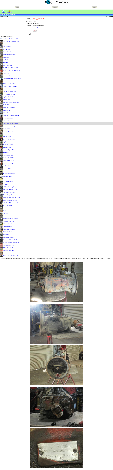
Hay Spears (5, 142)
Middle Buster (6, 60)
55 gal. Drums (6, 128)
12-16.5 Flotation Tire (8, 81)
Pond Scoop (6, 73)
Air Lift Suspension (7, 205)
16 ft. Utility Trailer (7, 181)
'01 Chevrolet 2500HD (8, 157)
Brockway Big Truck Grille (9, 54)
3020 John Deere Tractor (9, 224)
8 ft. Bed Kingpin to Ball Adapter (11, 44)
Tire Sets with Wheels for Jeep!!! (10, 218)
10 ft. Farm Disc (7, 75)
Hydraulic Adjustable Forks (9, 149)
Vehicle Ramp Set (7, 226)
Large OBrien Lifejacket (9, 229)
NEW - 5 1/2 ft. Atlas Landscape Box (12, 70)
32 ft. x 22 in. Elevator (8, 52)
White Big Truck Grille (8, 245)
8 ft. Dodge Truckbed (8, 176)
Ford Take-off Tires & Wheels (10, 239)
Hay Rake (5, 184)
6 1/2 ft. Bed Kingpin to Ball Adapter (12, 38)
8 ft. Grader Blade (7, 147)
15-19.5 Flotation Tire (8, 131)
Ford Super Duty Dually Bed (10, 189)
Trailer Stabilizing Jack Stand (10, 200)
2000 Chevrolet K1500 (8, 160)
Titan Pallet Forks (7, 171)
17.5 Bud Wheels (7, 168)
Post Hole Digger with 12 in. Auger (11, 197)
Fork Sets (5, 213)
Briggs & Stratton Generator (9, 120)
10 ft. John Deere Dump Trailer (10, 208)
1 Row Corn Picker (7, 65)
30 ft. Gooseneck (7, 49)
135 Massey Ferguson (8, 237)
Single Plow (6, 57)
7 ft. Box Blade (6, 99)
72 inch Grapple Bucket (8, 194)
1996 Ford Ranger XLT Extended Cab (12, 78)
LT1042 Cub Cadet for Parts (9, 216)
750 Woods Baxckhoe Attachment (11, 115)
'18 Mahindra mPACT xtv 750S (10, 67)
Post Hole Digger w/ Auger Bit (10, 86)
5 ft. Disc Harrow (7, 89)
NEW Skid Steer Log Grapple (10, 187)
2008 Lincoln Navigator (9, 83)
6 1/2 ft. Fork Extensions (9, 139)
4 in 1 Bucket (6, 152)
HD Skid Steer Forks (8, 155)
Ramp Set (5, 62)
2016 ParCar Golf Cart (8, 232)
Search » (95, 7)
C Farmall (5, 112)
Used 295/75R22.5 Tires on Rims (11, 102)
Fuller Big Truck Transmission (10, 123)
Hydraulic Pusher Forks (8, 221)
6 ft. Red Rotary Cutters (8, 250)
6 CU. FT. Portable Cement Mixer (11, 242)
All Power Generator (8, 118)
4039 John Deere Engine (9, 173)
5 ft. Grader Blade (7, 136)
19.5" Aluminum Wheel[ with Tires (11, 126)
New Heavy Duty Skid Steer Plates (11, 41)
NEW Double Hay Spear (9, 192)
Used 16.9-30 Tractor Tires (9, 91)
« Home (17, 7)
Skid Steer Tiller (7, 46)
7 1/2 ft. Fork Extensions (9, 210)
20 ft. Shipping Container (9, 94)
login (37, 27)
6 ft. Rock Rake (7, 110)
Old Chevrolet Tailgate (8, 163)
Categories (55, 7)
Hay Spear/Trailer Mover (9, 97)
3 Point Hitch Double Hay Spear (10, 247)
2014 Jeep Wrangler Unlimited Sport (11, 255)
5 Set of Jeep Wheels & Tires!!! (10, 202)
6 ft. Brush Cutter (7, 105)
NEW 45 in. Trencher (8, 144)
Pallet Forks (6, 234)
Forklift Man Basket (8, 179)
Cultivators (5, 134)
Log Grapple (6, 165)
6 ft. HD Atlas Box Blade (9, 107)
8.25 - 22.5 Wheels (7, 253)
